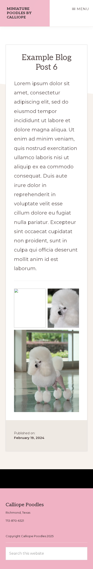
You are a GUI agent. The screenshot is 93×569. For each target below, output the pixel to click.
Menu (83, 9)
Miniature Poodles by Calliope (19, 13)
